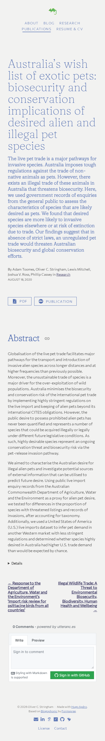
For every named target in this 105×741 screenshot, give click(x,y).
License (44, 728)
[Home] (52, 12)
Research (69, 23)
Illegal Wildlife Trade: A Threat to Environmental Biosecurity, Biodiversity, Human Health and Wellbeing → (77, 596)
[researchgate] (55, 720)
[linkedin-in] (42, 720)
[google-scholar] (48, 719)
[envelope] (35, 720)
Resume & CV (69, 29)
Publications (36, 29)
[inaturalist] (68, 719)
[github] (61, 720)
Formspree (69, 711)
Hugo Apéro (79, 706)
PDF (23, 301)
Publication (59, 301)
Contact (60, 728)
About (32, 23)
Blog (48, 23)
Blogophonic (49, 711)
